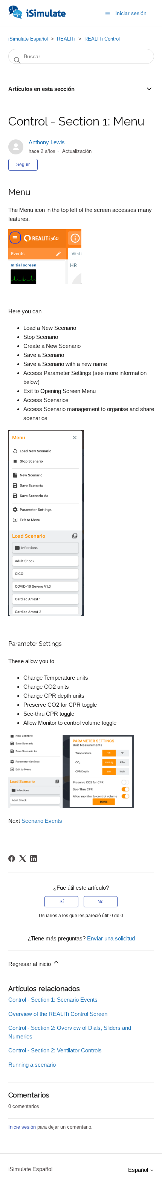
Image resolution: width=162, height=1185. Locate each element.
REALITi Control (102, 39)
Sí (62, 901)
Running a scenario (32, 1064)
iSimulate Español (28, 39)
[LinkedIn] (33, 858)
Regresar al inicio (30, 964)
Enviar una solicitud (111, 938)
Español (139, 1170)
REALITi (66, 39)
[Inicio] (37, 17)
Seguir (23, 164)
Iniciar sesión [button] (131, 13)
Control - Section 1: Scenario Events (53, 999)
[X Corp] (22, 858)
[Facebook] (11, 858)
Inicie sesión (22, 1127)
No (101, 901)
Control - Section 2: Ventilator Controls (55, 1050)
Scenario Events (41, 821)
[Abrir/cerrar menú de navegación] (107, 13)
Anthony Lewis (47, 142)
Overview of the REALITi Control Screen (57, 1014)
